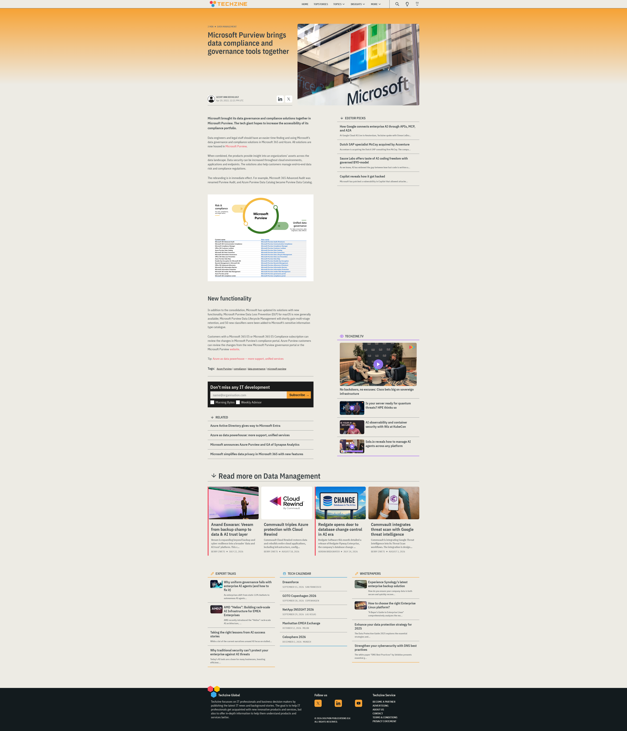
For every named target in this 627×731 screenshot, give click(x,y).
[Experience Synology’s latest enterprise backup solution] (361, 588)
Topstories (321, 4)
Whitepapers (370, 573)
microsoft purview (276, 368)
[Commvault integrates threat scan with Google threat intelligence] (393, 503)
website (234, 349)
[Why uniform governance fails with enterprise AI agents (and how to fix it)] (216, 590)
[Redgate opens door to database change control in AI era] (341, 503)
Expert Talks (226, 573)
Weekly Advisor (251, 402)
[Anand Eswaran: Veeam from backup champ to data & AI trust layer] (234, 503)
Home (305, 4)
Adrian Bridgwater (329, 551)
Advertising (380, 705)
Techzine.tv (354, 336)
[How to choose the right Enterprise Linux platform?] (361, 609)
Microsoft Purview (236, 146)
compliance (240, 368)
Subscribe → (299, 395)
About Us (378, 709)
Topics (337, 4)
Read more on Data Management (269, 476)
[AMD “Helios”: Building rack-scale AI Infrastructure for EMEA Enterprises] (216, 615)
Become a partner (384, 701)
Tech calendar (299, 573)
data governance (256, 368)
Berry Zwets (218, 551)
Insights (356, 4)
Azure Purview (224, 368)
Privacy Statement (384, 721)
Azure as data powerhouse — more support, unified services (248, 359)
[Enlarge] (309, 203)
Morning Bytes (225, 402)
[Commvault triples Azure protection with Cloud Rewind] (286, 503)
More (374, 4)
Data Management (227, 26)
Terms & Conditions (385, 717)
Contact (378, 713)
